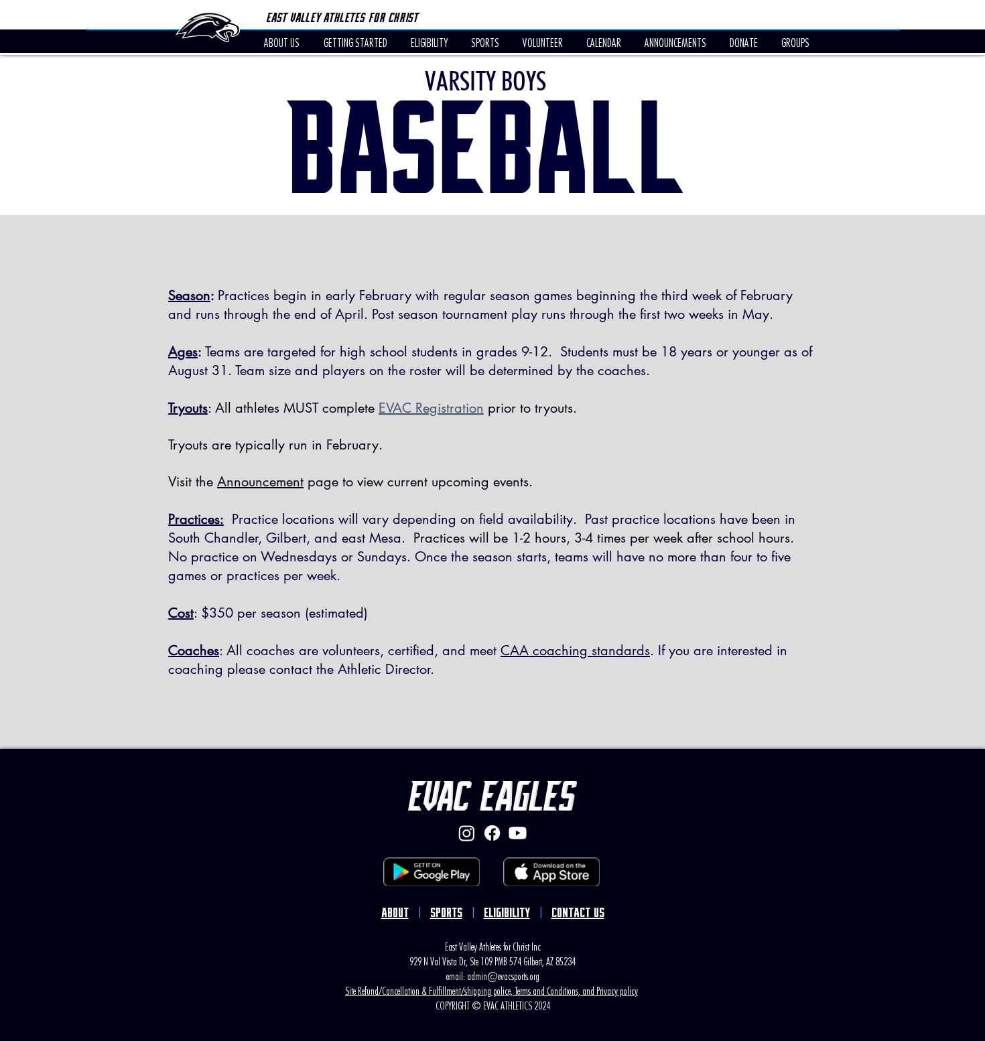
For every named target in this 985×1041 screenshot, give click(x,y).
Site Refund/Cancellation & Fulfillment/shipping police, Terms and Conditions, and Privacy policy (491, 990)
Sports (446, 913)
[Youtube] (517, 833)
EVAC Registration (431, 408)
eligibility (507, 913)
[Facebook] (492, 833)
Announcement (260, 481)
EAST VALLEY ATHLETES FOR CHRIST (341, 18)
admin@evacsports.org (503, 975)
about (395, 913)
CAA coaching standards (575, 650)
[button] (603, 42)
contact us (577, 913)
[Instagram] (466, 833)
